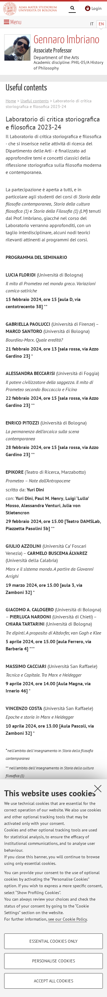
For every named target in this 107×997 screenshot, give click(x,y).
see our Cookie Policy (67, 919)
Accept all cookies (53, 981)
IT (92, 24)
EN (101, 24)
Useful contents (35, 101)
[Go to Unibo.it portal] (30, 8)
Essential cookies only (53, 941)
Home (11, 101)
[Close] (98, 788)
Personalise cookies (53, 961)
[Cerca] (72, 9)
